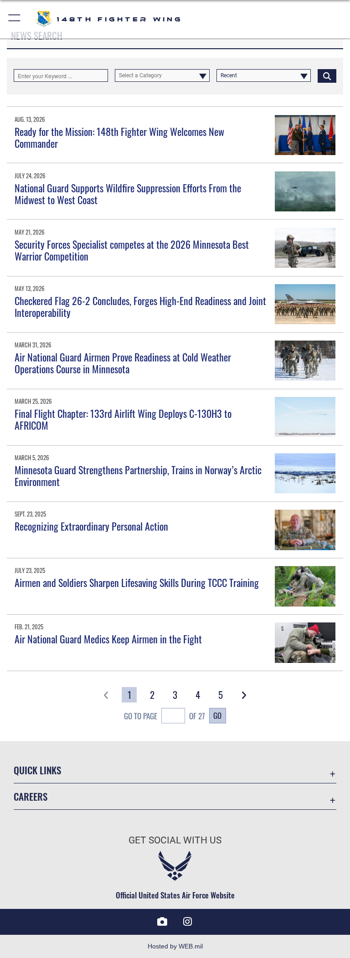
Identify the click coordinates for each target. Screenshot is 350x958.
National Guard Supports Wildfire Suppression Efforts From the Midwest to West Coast (128, 194)
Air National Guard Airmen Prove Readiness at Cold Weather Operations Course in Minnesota (123, 363)
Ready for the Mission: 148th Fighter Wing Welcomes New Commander (119, 137)
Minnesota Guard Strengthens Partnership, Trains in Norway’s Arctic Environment (138, 475)
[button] (15, 19)
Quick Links (37, 770)
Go (217, 715)
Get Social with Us (175, 840)
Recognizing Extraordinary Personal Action (91, 526)
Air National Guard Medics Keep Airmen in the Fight (108, 639)
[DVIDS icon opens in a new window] (162, 921)
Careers (30, 796)
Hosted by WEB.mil (175, 946)
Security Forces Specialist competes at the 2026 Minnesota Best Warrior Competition (132, 250)
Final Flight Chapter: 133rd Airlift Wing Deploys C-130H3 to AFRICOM (123, 419)
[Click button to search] (327, 75)
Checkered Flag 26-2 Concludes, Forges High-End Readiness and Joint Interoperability (140, 306)
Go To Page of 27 (164, 716)
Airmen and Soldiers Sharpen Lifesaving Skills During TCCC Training (137, 582)
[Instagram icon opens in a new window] (188, 921)
